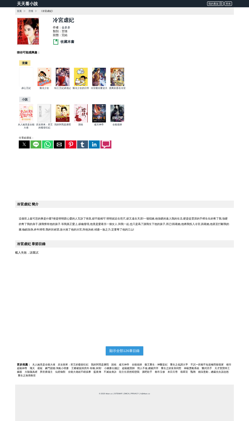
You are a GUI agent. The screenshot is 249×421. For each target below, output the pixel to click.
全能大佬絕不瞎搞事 (80, 371)
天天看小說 (27, 3)
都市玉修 (160, 371)
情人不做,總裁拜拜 (148, 368)
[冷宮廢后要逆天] (99, 85)
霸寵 (40, 368)
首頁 (19, 11)
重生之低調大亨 (179, 364)
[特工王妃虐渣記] (63, 85)
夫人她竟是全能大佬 (44, 364)
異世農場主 (46, 371)
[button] (24, 144)
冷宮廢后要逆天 (99, 88)
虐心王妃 (26, 88)
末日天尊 (173, 371)
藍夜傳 (98, 371)
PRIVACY (135, 394)
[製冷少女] (44, 85)
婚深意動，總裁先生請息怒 (213, 371)
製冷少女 (44, 88)
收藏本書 (67, 42)
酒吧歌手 (147, 371)
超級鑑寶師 (128, 368)
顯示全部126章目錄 (124, 351)
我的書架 (213, 3)
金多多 (66, 27)
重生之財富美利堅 (171, 368)
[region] (124, 174)
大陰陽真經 (31, 371)
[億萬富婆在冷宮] (117, 85)
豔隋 (193, 371)
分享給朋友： (26, 137)
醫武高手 (207, 368)
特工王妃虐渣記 (62, 88)
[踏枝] (81, 121)
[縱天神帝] (99, 121)
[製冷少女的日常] (81, 85)
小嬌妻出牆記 (112, 368)
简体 (228, 3)
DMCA (126, 394)
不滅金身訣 (110, 371)
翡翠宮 (184, 371)
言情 (30, 11)
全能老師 (117, 124)
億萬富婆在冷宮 (117, 88)
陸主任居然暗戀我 (129, 371)
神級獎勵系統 (192, 368)
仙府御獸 (60, 371)
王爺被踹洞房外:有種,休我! (86, 368)
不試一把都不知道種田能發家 (207, 364)
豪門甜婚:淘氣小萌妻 (57, 368)
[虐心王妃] (26, 85)
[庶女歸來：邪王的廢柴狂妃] (44, 121)
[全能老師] (117, 121)
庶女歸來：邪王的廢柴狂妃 (73, 364)
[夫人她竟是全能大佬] (26, 121)
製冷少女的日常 (81, 88)
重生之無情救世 (27, 375)
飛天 (33, 368)
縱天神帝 (99, 124)
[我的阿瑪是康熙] (63, 121)
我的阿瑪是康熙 (62, 124)
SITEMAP (118, 394)
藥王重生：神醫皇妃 (156, 364)
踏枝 (80, 124)
